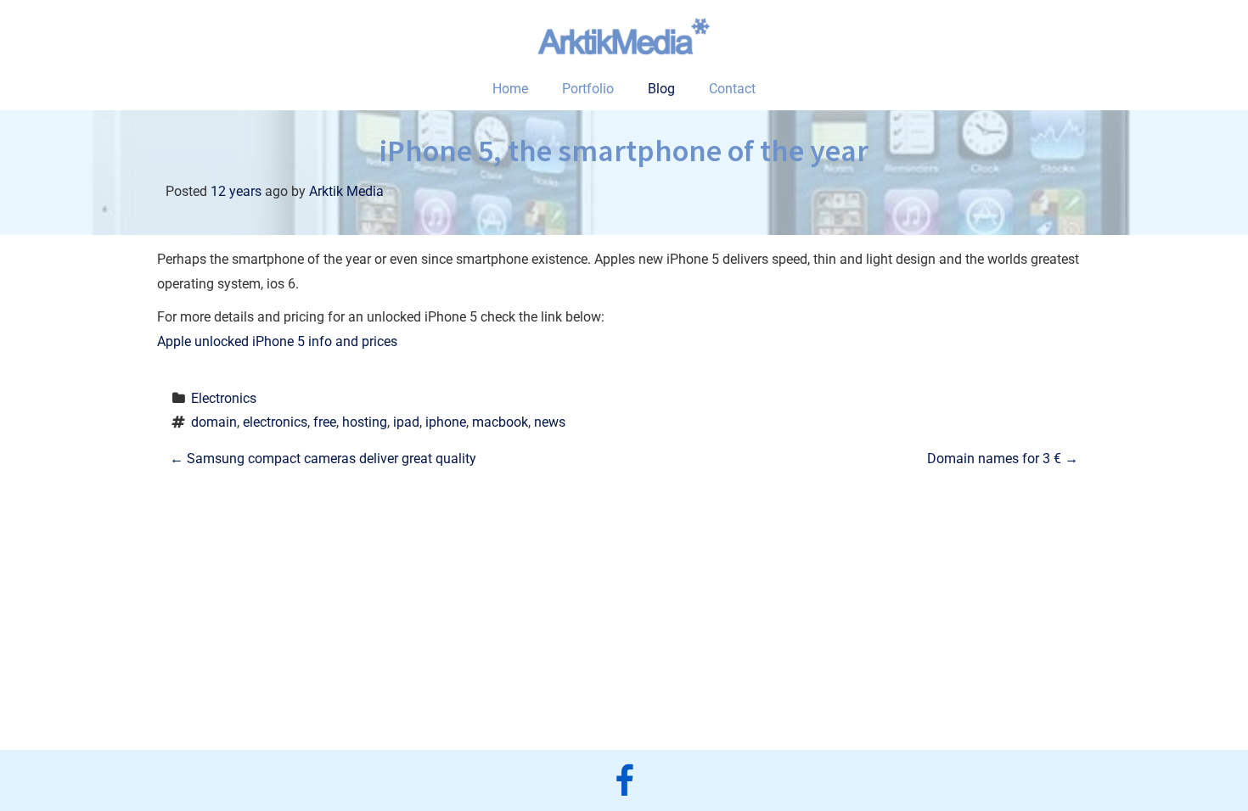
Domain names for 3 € (1002, 458)
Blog (661, 89)
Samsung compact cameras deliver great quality (323, 458)
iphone (445, 422)
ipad (406, 422)
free (324, 422)
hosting (364, 422)
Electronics (223, 398)
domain (214, 422)
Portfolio (588, 89)
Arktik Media (346, 191)
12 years (236, 191)
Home (510, 89)
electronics (275, 422)
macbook (500, 422)
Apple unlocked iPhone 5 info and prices (277, 341)
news (549, 422)
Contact (732, 89)
